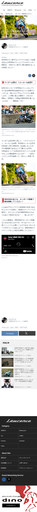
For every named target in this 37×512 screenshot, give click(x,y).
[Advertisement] (17, 274)
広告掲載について (6, 463)
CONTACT (11, 505)
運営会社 (3, 458)
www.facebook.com (8, 135)
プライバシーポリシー (26, 468)
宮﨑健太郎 (12, 47)
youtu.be (4, 257)
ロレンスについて (24, 458)
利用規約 (3, 468)
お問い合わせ (23, 463)
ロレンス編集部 (23, 47)
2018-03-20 (12, 45)
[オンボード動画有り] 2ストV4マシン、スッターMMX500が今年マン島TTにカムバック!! (18, 34)
